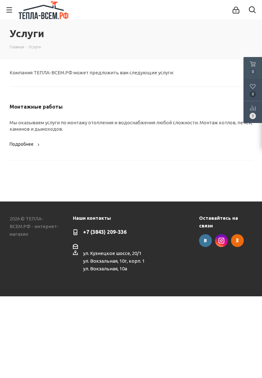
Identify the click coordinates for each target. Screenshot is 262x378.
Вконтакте (205, 240)
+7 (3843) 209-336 (105, 232)
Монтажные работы (36, 107)
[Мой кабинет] (236, 10)
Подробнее (22, 144)
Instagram (221, 240)
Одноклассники (237, 240)
